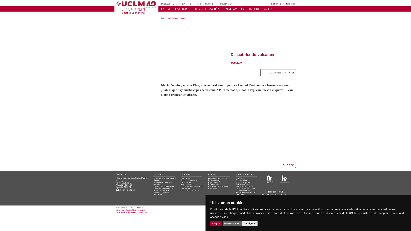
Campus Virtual (242, 177)
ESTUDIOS (180, 9)
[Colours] (284, 175)
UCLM (164, 9)
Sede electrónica (243, 181)
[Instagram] (264, 192)
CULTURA (269, 9)
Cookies (130, 207)
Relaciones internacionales (165, 175)
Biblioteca (240, 175)
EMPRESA (219, 3)
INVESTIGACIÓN (201, 9)
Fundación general (162, 189)
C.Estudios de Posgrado (218, 183)
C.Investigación (215, 179)
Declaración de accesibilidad (128, 209)
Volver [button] (290, 161)
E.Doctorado (213, 181)
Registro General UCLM (246, 189)
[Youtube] (286, 192)
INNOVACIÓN (225, 9)
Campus (157, 177)
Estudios (185, 171)
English (271, 3)
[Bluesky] (279, 192)
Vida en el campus (189, 181)
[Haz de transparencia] (270, 175)
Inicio (163, 15)
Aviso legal (120, 207)
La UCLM (158, 171)
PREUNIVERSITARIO (174, 3)
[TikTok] (268, 192)
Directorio (240, 191)
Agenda (156, 181)
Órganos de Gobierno (163, 179)
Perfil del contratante (245, 187)
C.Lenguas (212, 185)
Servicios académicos (190, 187)
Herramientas (288, 3)
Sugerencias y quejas (245, 183)
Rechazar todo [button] (232, 223)
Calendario (186, 185)
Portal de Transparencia (164, 185)
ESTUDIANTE (199, 3)
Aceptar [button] (216, 223)
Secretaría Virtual (244, 179)
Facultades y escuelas (218, 175)
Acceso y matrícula (189, 177)
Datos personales (143, 207)
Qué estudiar (187, 175)
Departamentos (215, 177)
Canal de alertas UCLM (246, 185)
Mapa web (147, 209)
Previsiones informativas (164, 183)
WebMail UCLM (242, 193)
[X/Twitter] (273, 192)
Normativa (158, 191)
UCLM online (186, 179)
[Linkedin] (292, 69)
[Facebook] (288, 69)
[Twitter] (285, 69)
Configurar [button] (250, 223)
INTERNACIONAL (247, 9)
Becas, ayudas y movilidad (192, 183)
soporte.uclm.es (128, 186)
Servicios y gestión (161, 187)
